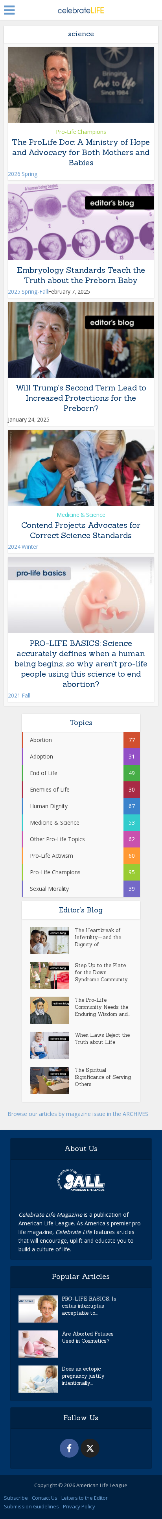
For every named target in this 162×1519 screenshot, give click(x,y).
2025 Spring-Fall (28, 291)
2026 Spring (22, 174)
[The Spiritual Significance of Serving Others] (52, 1080)
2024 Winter (23, 546)
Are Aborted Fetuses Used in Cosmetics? (88, 1337)
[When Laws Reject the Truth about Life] (52, 1045)
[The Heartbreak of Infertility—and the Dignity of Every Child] (52, 940)
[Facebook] (69, 1448)
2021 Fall (19, 695)
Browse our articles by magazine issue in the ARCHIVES (77, 1114)
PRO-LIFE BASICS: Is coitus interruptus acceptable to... (89, 1305)
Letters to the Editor (84, 1497)
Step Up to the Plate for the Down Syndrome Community (101, 972)
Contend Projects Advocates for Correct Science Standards (80, 530)
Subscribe (16, 1497)
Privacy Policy (79, 1506)
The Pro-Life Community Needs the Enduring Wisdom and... (102, 1007)
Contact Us (44, 1497)
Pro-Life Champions (81, 131)
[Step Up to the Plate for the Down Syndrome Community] (52, 975)
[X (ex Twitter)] (90, 1448)
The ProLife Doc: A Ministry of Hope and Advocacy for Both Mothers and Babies (81, 152)
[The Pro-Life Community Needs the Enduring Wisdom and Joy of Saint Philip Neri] (52, 1010)
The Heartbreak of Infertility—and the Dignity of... (98, 937)
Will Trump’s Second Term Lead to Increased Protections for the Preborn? (81, 398)
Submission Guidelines (31, 1506)
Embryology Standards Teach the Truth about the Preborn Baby (81, 275)
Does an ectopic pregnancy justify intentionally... (83, 1375)
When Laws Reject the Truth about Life (102, 1038)
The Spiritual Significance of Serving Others (103, 1077)
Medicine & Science (81, 514)
